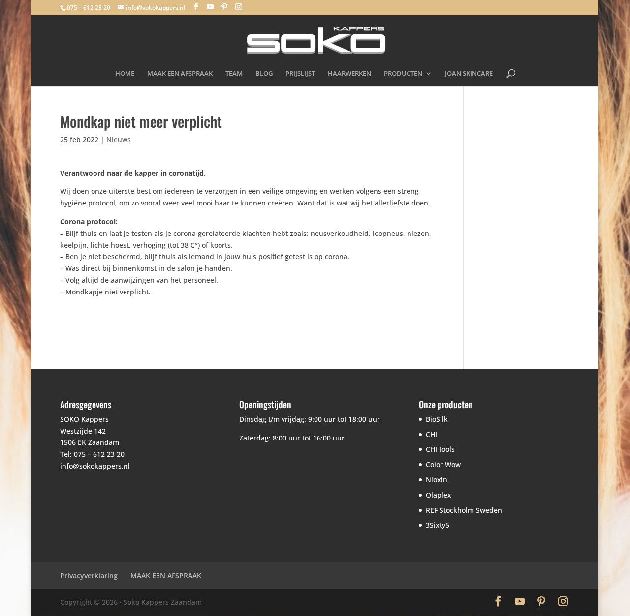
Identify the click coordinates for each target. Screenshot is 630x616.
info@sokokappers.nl (95, 465)
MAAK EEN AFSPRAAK (180, 74)
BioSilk (437, 419)
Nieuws (118, 139)
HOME (124, 74)
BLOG (264, 74)
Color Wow (443, 464)
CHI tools (440, 449)
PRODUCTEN (403, 74)
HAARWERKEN (349, 74)
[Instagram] (238, 7)
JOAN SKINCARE (469, 74)
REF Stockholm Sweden (464, 510)
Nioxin (436, 479)
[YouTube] (210, 7)
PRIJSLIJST (300, 74)
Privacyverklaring (89, 575)
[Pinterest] (224, 7)
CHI (431, 434)
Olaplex (438, 494)
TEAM (234, 74)
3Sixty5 (437, 524)
